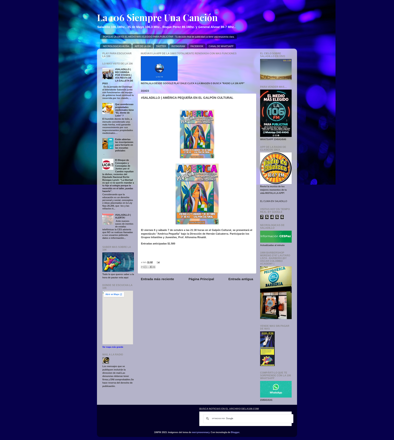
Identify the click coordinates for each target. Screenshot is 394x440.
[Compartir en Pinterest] (154, 266)
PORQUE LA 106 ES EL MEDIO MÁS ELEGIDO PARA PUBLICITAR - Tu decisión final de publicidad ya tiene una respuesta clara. (168, 36)
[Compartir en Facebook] (151, 266)
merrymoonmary (200, 432)
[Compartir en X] (148, 266)
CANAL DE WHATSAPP (221, 46)
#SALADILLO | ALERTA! (123, 216)
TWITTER (161, 46)
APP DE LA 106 (143, 46)
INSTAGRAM (178, 46)
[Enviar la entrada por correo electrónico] (158, 262)
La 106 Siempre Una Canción (157, 17)
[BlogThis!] (145, 266)
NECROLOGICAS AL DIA (116, 46)
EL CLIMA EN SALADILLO (273, 201)
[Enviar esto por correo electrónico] (142, 266)
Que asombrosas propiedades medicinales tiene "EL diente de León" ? (124, 110)
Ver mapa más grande (112, 347)
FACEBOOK (197, 46)
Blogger (235, 432)
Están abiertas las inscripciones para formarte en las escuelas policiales (124, 145)
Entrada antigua (240, 279)
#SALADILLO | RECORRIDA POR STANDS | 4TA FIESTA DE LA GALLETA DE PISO (117, 76)
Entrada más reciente (157, 279)
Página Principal (201, 279)
